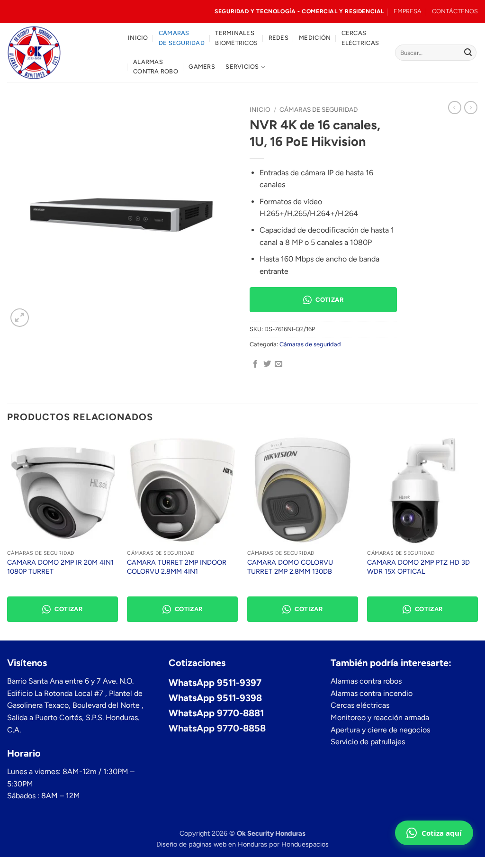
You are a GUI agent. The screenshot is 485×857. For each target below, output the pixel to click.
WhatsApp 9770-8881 (216, 713)
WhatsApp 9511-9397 (215, 682)
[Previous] (7, 536)
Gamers (202, 66)
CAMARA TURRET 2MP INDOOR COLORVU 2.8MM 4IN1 (176, 567)
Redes (278, 37)
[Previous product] (470, 107)
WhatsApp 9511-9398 (215, 698)
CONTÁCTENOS (455, 11)
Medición (315, 37)
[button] (19, 317)
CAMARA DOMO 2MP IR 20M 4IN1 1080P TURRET (60, 567)
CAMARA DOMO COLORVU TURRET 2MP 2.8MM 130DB (290, 567)
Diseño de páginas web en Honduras (211, 844)
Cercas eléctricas (360, 37)
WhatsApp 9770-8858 (217, 728)
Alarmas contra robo (155, 66)
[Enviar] (468, 53)
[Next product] (454, 107)
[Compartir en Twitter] (267, 364)
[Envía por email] (278, 364)
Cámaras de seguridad (182, 37)
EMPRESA (408, 11)
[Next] (477, 536)
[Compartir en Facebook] (255, 364)
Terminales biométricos (236, 37)
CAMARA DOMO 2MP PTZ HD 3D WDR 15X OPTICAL (418, 567)
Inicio (138, 37)
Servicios (242, 66)
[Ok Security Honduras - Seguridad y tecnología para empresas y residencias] (60, 52)
